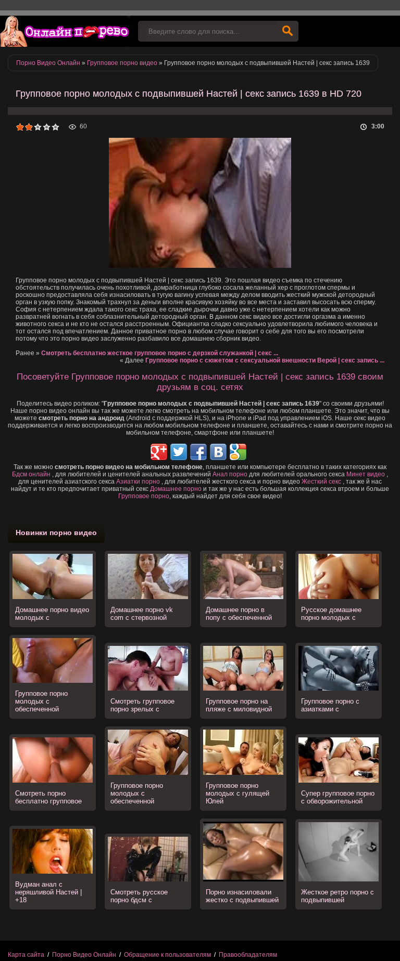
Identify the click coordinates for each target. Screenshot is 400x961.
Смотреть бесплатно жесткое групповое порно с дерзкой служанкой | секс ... (159, 353)
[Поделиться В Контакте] (218, 452)
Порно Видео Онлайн (84, 954)
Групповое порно (143, 496)
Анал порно (230, 474)
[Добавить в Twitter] (178, 452)
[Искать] (287, 31)
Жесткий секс (321, 481)
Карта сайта (26, 954)
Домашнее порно (176, 488)
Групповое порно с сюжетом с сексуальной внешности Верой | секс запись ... (264, 360)
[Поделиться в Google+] (159, 452)
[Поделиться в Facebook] (198, 452)
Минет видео (365, 474)
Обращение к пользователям (167, 954)
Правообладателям (248, 954)
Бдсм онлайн (31, 474)
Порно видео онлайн (65, 31)
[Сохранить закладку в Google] (238, 452)
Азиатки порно (138, 481)
